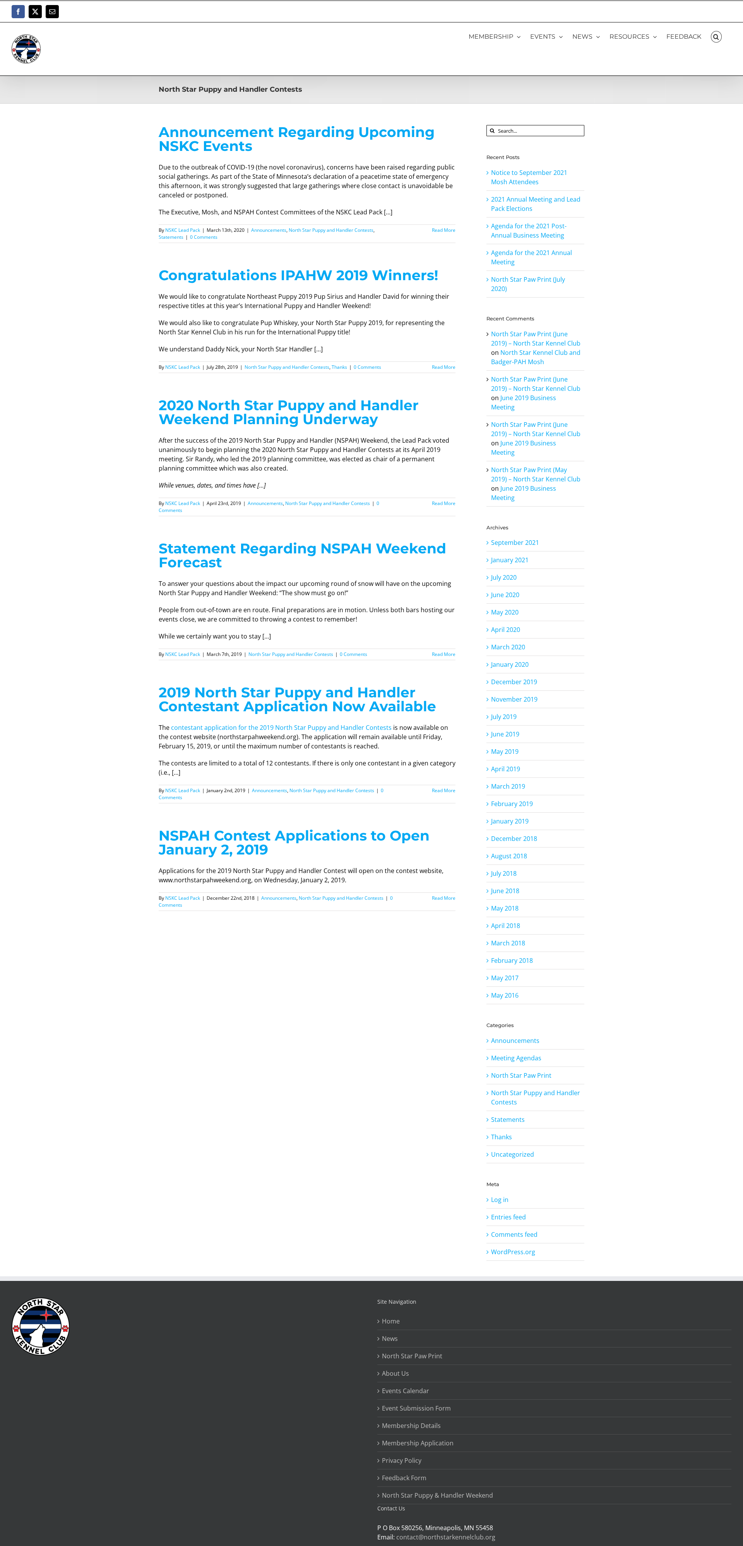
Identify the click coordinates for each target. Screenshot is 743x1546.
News (390, 1338)
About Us (395, 1373)
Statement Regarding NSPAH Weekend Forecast (302, 555)
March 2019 (508, 786)
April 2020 (505, 629)
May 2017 (505, 978)
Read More (443, 230)
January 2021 (510, 560)
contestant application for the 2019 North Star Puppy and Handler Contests (281, 727)
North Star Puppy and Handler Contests (331, 230)
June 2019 (505, 734)
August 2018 (509, 856)
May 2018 (505, 908)
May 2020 (505, 612)
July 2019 (504, 716)
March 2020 (508, 647)
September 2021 (515, 542)
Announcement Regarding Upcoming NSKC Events (297, 138)
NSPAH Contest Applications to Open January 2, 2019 (294, 842)
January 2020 (510, 664)
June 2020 (505, 595)
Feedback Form (404, 1478)
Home (391, 1321)
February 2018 (512, 960)
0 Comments (203, 237)
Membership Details (411, 1425)
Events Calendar (405, 1391)
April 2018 (505, 925)
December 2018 (514, 838)
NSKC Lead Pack (182, 230)
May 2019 (505, 751)
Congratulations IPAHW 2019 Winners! (298, 275)
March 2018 (508, 943)
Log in (499, 1199)
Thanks (339, 367)
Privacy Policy (401, 1460)
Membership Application (418, 1443)
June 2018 (505, 891)
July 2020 (504, 577)
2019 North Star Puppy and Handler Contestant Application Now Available (297, 699)
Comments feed (514, 1234)
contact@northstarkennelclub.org (445, 1537)
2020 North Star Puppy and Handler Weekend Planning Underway (289, 412)
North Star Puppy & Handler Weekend (437, 1495)
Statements (171, 237)
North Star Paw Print (521, 1075)
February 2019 (512, 804)
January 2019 (510, 821)
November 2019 (514, 699)
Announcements (268, 230)
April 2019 (505, 769)
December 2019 (514, 682)
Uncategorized (512, 1154)
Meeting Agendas (516, 1058)
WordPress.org (513, 1252)
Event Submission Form (416, 1408)
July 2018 (504, 873)
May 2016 (505, 995)
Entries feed (508, 1217)
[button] (716, 36)
